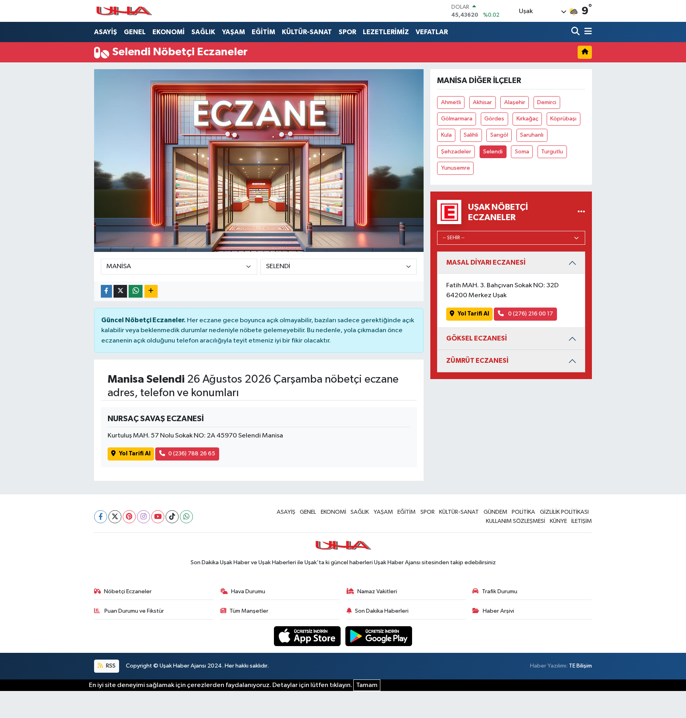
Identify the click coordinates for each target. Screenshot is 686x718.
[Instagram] (143, 516)
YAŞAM (233, 32)
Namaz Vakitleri (377, 591)
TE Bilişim (580, 666)
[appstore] (308, 636)
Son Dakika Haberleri (382, 611)
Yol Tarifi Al (134, 454)
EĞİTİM (263, 32)
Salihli (471, 135)
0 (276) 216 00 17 (530, 314)
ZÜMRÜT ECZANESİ (477, 360)
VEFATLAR (432, 32)
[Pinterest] (129, 516)
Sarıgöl (499, 135)
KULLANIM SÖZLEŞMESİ (515, 521)
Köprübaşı (563, 119)
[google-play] (379, 636)
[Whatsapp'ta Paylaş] (136, 291)
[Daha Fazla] (151, 291)
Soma (522, 152)
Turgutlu (552, 152)
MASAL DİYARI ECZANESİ (486, 262)
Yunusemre (455, 168)
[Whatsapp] (186, 516)
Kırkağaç (527, 119)
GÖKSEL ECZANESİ (476, 338)
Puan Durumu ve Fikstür (133, 611)
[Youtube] (157, 516)
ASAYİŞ (105, 32)
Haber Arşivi (498, 611)
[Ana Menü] (586, 32)
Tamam (367, 685)
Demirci (546, 102)
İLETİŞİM (581, 521)
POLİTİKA (523, 512)
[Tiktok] (172, 516)
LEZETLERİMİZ (386, 32)
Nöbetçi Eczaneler (128, 591)
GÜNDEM (495, 512)
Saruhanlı (531, 135)
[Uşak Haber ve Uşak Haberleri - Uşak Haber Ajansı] (124, 10)
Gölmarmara (456, 119)
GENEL (135, 32)
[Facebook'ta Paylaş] (106, 291)
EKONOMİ (168, 32)
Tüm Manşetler (248, 611)
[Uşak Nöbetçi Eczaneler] (581, 212)
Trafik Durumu (499, 591)
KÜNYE (558, 521)
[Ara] (576, 32)
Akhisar (482, 102)
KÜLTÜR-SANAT (307, 32)
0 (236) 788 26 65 (191, 454)
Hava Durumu (248, 591)
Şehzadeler (456, 152)
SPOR (347, 32)
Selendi (493, 152)
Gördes (494, 119)
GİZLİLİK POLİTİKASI (564, 512)
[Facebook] (100, 516)
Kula (446, 135)
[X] (114, 516)
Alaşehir (514, 102)
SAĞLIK (203, 32)
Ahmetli (451, 102)
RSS (110, 666)
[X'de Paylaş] (120, 291)
